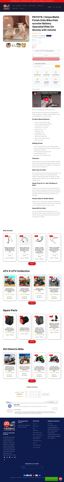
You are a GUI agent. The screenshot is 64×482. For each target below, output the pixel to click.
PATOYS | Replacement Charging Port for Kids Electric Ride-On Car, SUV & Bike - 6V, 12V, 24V (24, 249)
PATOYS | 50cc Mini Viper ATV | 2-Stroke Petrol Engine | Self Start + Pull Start (24, 290)
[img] (10, 409)
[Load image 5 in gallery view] (23, 45)
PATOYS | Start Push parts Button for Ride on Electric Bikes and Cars (25, 329)
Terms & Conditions (49, 50)
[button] (25, 5)
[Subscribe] (41, 467)
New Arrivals (35, 426)
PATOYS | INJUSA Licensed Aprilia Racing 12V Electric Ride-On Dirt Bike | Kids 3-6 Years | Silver (54, 368)
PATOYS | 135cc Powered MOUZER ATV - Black (39, 289)
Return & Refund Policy (38, 434)
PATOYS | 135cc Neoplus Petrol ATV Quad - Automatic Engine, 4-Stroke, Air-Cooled (54, 290)
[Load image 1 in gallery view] (8, 45)
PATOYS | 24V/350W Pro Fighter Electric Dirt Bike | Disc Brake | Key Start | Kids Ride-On (24, 368)
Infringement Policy (37, 440)
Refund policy (19, 477)
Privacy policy (25, 477)
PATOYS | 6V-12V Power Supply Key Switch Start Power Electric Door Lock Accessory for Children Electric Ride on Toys (54, 326)
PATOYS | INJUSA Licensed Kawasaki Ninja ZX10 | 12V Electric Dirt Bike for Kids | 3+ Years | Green (39, 368)
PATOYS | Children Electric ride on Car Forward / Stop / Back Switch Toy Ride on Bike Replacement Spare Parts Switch (39, 331)
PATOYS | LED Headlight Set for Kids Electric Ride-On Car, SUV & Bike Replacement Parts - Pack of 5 (54, 249)
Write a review (46, 394)
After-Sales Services (37, 432)
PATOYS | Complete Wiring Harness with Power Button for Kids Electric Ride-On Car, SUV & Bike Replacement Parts (39, 250)
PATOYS (14, 477)
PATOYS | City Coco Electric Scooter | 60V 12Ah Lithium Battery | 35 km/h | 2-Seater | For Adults (10, 368)
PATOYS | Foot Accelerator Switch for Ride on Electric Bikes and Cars (9, 330)
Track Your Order (36, 447)
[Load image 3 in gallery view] (18, 45)
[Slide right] (27, 45)
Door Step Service (37, 445)
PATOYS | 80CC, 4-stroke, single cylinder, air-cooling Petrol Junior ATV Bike (10, 290)
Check (57, 66)
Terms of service (31, 477)
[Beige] (35, 47)
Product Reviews (32, 387)
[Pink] (33, 47)
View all (32, 263)
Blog (34, 428)
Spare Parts (35, 430)
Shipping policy (37, 477)
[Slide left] (4, 45)
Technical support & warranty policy (37, 438)
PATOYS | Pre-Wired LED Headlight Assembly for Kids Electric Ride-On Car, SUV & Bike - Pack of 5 (9, 249)
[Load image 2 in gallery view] (13, 45)
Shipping (40, 37)
